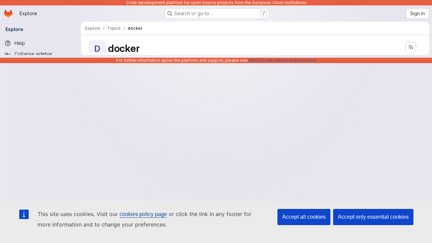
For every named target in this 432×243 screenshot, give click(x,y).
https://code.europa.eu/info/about (282, 60)
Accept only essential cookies (373, 217)
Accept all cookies (304, 217)
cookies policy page (143, 214)
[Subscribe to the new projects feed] (410, 47)
